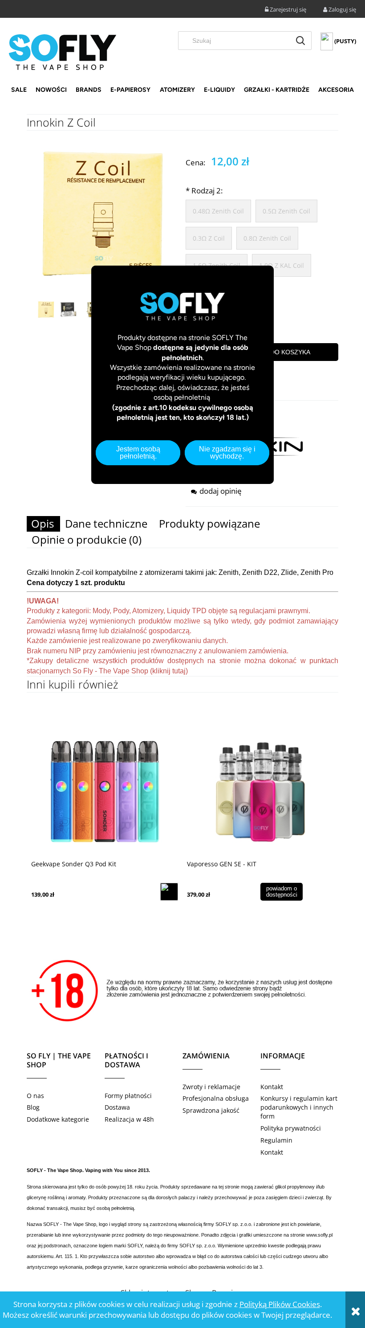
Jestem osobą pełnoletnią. (138, 452)
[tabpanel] (182, 622)
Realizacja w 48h (129, 1119)
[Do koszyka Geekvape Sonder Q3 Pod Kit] (169, 892)
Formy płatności (128, 1095)
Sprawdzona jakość (210, 1110)
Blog (33, 1107)
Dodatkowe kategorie (58, 1119)
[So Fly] (62, 51)
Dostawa (117, 1107)
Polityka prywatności (290, 1128)
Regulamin (276, 1140)
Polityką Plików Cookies (279, 1304)
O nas (35, 1095)
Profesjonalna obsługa (215, 1098)
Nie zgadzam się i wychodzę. (227, 452)
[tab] (43, 524)
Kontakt (271, 1086)
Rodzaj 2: (204, 190)
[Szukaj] (300, 40)
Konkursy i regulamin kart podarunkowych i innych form (298, 1107)
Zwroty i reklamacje (211, 1086)
